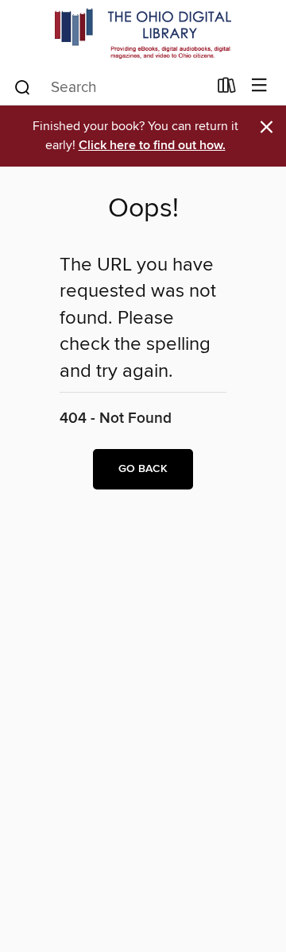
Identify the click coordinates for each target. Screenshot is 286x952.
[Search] (22, 86)
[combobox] (110, 87)
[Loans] (227, 89)
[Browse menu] (259, 86)
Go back (143, 469)
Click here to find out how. (152, 145)
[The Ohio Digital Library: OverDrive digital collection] (143, 34)
